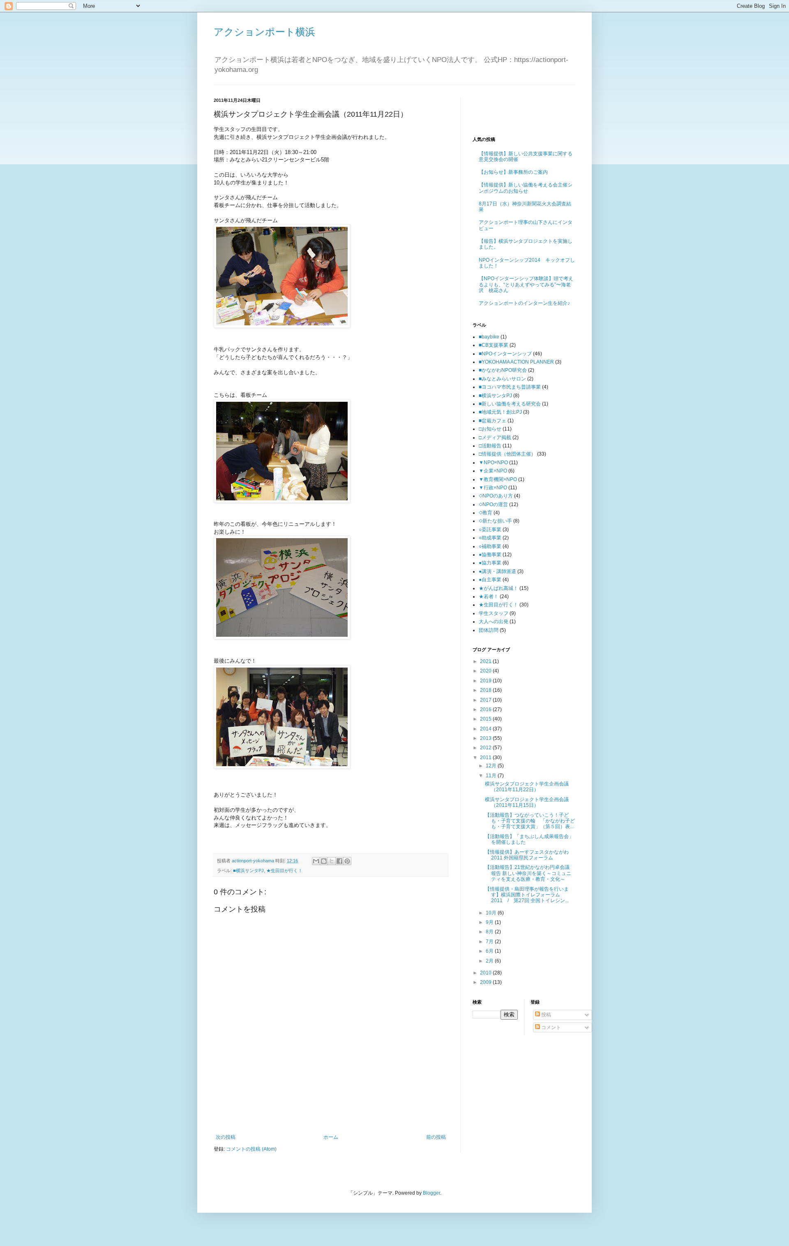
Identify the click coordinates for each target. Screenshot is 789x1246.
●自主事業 (490, 580)
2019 (486, 681)
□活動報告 (490, 446)
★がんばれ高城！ (498, 588)
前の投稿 (436, 1137)
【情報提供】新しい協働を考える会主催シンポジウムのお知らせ (525, 187)
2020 (486, 671)
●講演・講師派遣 (497, 571)
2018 (486, 690)
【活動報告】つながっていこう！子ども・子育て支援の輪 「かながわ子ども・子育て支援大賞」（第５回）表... (530, 821)
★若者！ (488, 596)
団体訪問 (488, 630)
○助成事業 (490, 538)
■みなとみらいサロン (502, 379)
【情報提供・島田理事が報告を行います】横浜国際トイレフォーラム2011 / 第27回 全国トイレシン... (527, 895)
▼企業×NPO (493, 471)
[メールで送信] (316, 861)
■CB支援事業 (493, 345)
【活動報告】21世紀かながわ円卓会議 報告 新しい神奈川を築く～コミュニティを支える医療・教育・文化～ (529, 873)
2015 (486, 719)
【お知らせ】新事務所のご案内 (513, 172)
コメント (550, 1027)
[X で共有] (332, 861)
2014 (486, 729)
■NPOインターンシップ (505, 354)
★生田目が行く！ (284, 870)
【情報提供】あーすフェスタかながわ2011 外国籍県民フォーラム (527, 855)
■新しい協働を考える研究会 (510, 404)
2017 (486, 700)
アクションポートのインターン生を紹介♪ (524, 303)
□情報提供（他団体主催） (507, 454)
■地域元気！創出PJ (500, 412)
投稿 (545, 1015)
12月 (492, 766)
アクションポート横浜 (264, 31)
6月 (490, 951)
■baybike (489, 337)
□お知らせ (490, 429)
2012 (486, 748)
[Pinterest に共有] (347, 861)
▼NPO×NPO (493, 462)
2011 (486, 757)
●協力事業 (490, 563)
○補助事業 (490, 546)
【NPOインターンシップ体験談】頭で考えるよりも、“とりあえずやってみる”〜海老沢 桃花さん (526, 284)
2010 (486, 973)
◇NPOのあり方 (496, 496)
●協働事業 (490, 554)
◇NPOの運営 (493, 504)
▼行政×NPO (493, 488)
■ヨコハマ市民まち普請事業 (510, 387)
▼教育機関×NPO (498, 479)
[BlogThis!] (324, 861)
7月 (490, 941)
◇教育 (485, 513)
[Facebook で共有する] (339, 861)
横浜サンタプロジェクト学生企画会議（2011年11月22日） (527, 786)
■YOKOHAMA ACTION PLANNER (516, 362)
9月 (490, 922)
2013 (486, 738)
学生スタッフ (493, 613)
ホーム (330, 1137)
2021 (486, 661)
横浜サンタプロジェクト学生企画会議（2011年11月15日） (527, 802)
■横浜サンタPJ (248, 870)
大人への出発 (493, 621)
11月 (492, 775)
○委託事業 (490, 529)
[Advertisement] (331, 1111)
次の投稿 (225, 1137)
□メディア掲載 (495, 437)
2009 (486, 982)
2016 (486, 709)
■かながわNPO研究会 (503, 370)
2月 (490, 961)
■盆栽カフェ (492, 421)
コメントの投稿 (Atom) (251, 1149)
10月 (492, 913)
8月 (490, 932)
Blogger (431, 1193)
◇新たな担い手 (495, 521)
